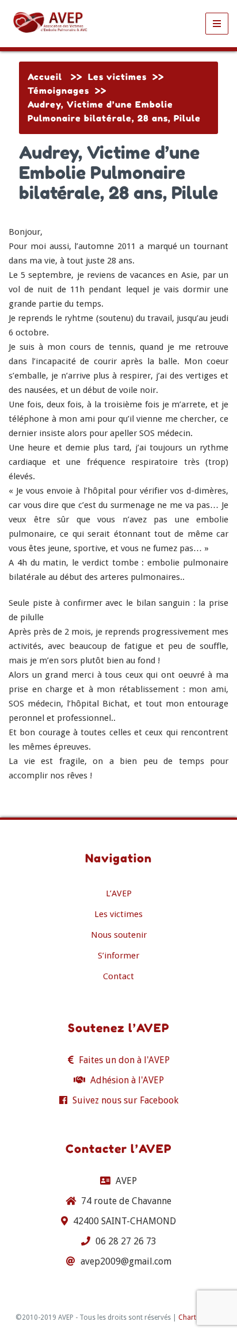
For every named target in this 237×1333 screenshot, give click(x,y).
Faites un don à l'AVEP (124, 1060)
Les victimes (117, 76)
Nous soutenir (119, 935)
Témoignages (58, 90)
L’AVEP (119, 893)
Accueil (45, 76)
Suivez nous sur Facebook (125, 1100)
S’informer (118, 955)
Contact (118, 976)
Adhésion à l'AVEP (127, 1080)
